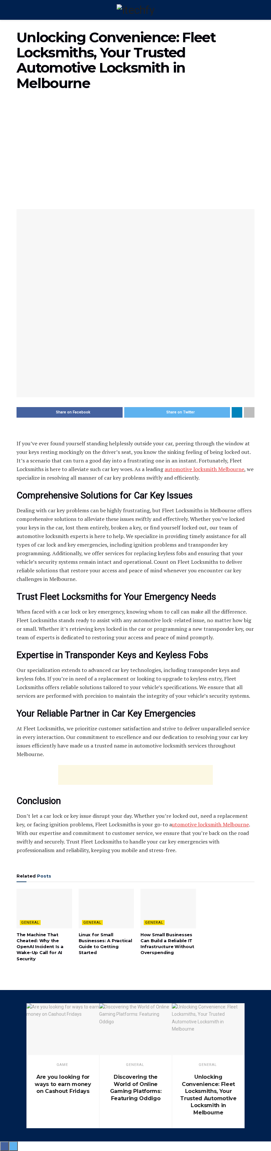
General (30, 922)
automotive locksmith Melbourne (204, 469)
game (62, 1065)
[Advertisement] (135, 153)
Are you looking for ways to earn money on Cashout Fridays (63, 1084)
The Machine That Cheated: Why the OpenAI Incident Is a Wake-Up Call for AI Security (40, 946)
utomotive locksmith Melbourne (210, 824)
